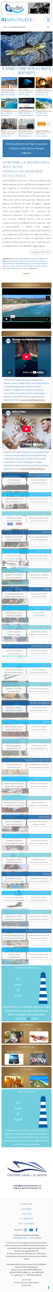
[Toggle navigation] (48, 19)
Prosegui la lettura (39, 252)
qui (28, 1018)
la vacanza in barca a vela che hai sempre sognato (25, 262)
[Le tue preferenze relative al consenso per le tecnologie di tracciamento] (48, 1287)
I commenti (26, 1218)
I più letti (26, 1214)
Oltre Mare (7, 268)
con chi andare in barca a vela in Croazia (21, 261)
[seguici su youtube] (31, 1230)
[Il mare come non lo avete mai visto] (26, 49)
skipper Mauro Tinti (19, 268)
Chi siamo (26, 1209)
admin (28, 258)
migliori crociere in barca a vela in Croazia (31, 266)
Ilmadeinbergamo (20, 1238)
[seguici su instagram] (25, 1230)
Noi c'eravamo (26, 1223)
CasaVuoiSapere (34, 1238)
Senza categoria (40, 258)
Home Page (26, 1204)
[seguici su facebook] (36, 1230)
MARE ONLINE (26, 1280)
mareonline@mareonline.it (33, 400)
